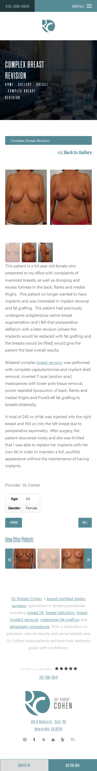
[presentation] (9, 559)
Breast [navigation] (42, 85)
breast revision (50, 362)
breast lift (35, 612)
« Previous (14, 522)
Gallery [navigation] (25, 85)
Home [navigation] (9, 85)
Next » (85, 522)
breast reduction (60, 612)
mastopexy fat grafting (59, 619)
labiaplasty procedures (29, 626)
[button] (24, 739)
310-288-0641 (17, 6)
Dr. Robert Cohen (26, 598)
